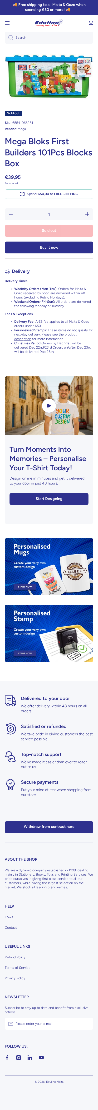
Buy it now (49, 247)
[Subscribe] (87, 1024)
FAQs (9, 917)
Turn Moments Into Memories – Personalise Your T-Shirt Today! (48, 458)
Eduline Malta (55, 1081)
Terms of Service (17, 968)
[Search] (9, 38)
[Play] (49, 405)
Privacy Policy (15, 978)
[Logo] (49, 23)
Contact (11, 928)
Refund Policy (15, 957)
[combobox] (49, 38)
